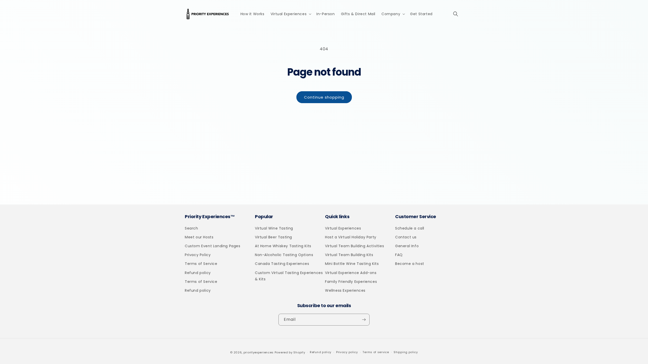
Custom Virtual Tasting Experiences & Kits (289, 276)
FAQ (399, 254)
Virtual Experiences (343, 228)
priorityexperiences (259, 352)
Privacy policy (347, 352)
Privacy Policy (198, 254)
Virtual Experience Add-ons (351, 272)
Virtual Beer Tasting (273, 237)
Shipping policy (406, 352)
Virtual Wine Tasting (274, 228)
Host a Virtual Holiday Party (350, 237)
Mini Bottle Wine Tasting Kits (352, 263)
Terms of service (375, 352)
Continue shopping (324, 97)
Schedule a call (409, 228)
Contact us (406, 237)
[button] (290, 14)
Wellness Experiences (345, 290)
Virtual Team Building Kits (349, 254)
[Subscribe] (363, 320)
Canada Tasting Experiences (282, 263)
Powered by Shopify (290, 352)
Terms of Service (201, 263)
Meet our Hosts (199, 237)
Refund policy (198, 272)
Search (191, 228)
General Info (407, 245)
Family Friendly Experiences (351, 281)
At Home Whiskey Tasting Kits (283, 245)
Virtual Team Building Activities (354, 245)
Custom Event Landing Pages (212, 245)
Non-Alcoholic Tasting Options (284, 254)
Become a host (409, 263)
